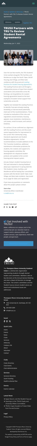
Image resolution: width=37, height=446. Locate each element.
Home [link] (6, 12)
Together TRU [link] (27, 23)
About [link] (6, 348)
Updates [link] (12, 12)
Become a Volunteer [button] (18, 243)
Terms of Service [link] (24, 437)
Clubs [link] (5, 337)
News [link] (5, 335)
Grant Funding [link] (8, 378)
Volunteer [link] (7, 350)
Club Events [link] (8, 366)
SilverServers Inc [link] (22, 431)
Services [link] (6, 340)
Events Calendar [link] (9, 389)
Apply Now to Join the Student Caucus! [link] (18, 399)
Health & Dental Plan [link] (10, 381)
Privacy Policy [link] (8, 417)
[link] (4, 3)
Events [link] (6, 332)
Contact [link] (6, 353)
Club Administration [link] (10, 368)
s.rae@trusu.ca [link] (9, 193)
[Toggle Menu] (33, 3)
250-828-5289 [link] (10, 308)
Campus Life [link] (8, 345)
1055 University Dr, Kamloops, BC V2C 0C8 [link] (18, 304)
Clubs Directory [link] (9, 363)
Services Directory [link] (10, 376)
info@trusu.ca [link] (10, 310)
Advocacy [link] (19, 12)
